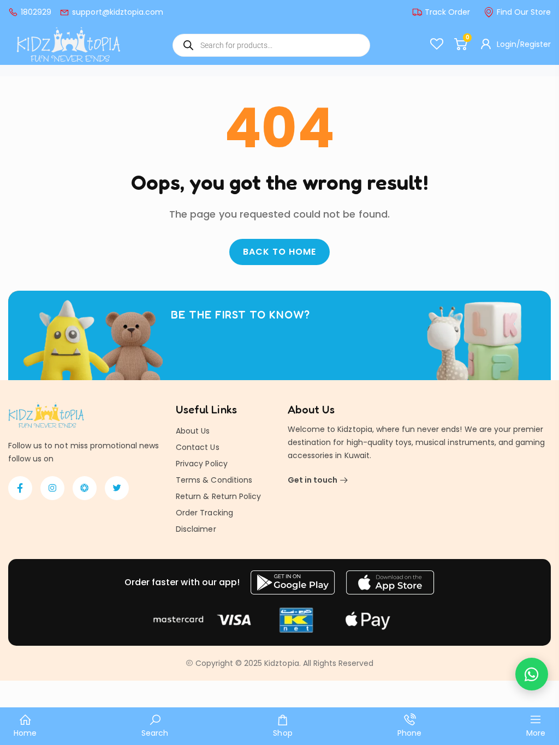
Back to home (279, 251)
